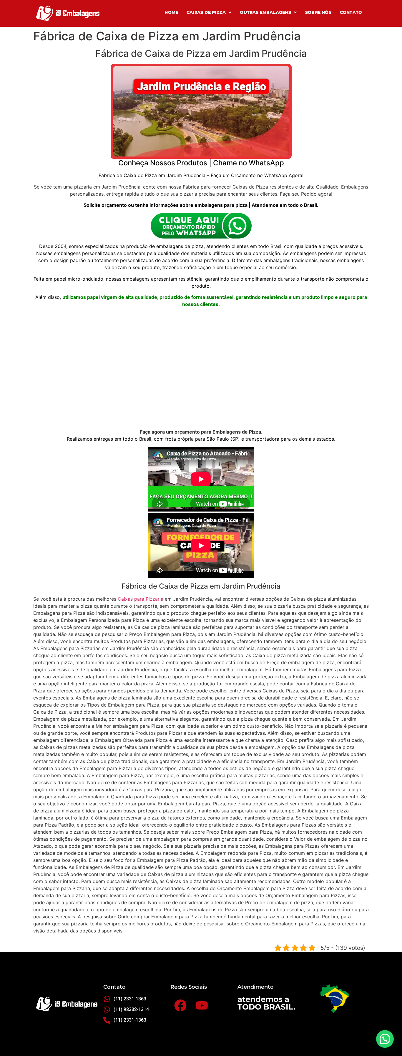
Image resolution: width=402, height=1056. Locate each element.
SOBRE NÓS (318, 12)
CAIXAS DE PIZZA (206, 12)
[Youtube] (202, 1005)
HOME (171, 12)
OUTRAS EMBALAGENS (265, 12)
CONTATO (351, 12)
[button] (209, 12)
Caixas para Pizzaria (140, 599)
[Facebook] (180, 1005)
